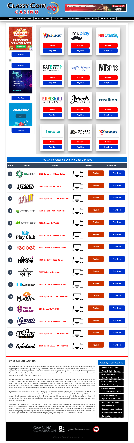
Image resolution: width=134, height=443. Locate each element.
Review (52, 45)
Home (11, 18)
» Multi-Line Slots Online (109, 367)
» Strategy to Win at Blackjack (111, 412)
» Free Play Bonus (107, 406)
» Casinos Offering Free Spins (111, 409)
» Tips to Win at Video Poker (110, 399)
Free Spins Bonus (74, 18)
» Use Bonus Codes (107, 388)
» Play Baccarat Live (107, 374)
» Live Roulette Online (108, 381)
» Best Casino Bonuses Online (111, 378)
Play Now (21, 54)
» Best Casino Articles (108, 395)
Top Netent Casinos (107, 18)
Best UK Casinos (91, 18)
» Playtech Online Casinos (110, 371)
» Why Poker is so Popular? (110, 402)
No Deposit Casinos (42, 18)
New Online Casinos (24, 18)
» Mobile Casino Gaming (109, 385)
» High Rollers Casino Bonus (110, 392)
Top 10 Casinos (58, 18)
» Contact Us (105, 416)
